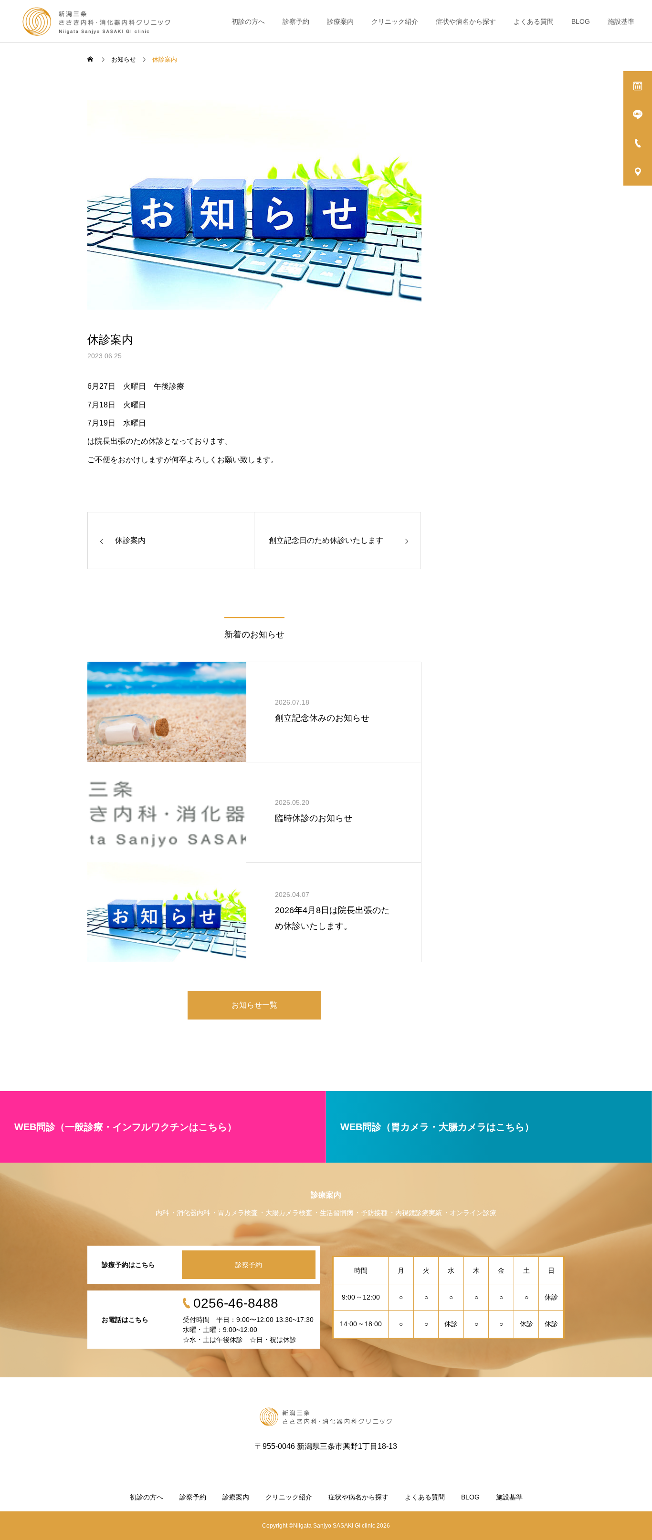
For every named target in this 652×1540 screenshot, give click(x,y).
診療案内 (340, 21)
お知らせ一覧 (254, 1005)
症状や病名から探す (466, 21)
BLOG (580, 21)
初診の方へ (248, 21)
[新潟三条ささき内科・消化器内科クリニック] (97, 21)
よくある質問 (534, 21)
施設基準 (621, 21)
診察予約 (296, 21)
